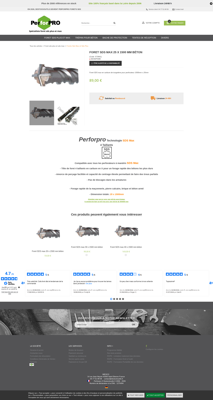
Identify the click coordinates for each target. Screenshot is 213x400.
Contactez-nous (36, 353)
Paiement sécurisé (76, 353)
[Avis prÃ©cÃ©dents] (23, 283)
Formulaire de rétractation (40, 356)
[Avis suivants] (211, 283)
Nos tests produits (114, 353)
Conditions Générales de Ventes (42, 359)
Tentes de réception (144, 38)
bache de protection (115, 38)
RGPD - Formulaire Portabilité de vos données (125, 362)
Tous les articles (36, 46)
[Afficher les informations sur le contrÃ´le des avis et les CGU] (19, 287)
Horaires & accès (36, 350)
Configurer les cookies (154, 349)
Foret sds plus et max (57, 38)
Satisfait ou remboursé (77, 356)
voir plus (89, 283)
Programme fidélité (114, 350)
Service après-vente (76, 359)
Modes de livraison (76, 350)
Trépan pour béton (86, 38)
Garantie (33, 362)
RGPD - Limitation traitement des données (123, 356)
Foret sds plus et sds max (54, 46)
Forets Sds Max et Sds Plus (77, 46)
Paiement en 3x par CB (78, 362)
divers (165, 38)
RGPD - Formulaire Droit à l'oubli (120, 359)
